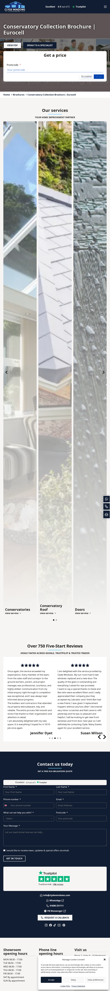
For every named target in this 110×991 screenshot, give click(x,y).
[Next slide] (103, 372)
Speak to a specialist (40, 45)
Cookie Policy (65, 986)
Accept (51, 979)
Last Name (61, 786)
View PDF (12, 45)
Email (59, 799)
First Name (9, 786)
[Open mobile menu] (105, 7)
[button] (104, 959)
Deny (73, 979)
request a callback (57, 917)
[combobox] (6, 805)
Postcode (14, 65)
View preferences (95, 979)
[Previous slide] (6, 372)
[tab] (53, 620)
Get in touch (14, 858)
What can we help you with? (17, 812)
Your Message (10, 825)
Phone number (11, 799)
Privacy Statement (78, 986)
